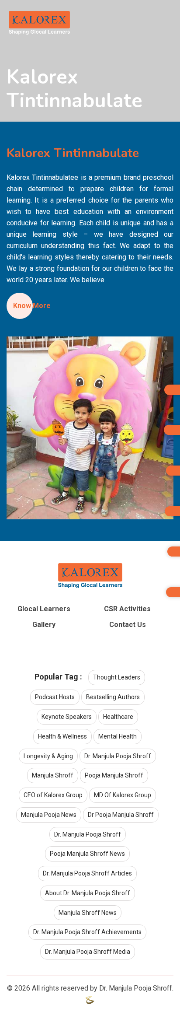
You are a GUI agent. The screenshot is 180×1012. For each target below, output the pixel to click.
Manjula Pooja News (48, 814)
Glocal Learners (43, 609)
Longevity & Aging (48, 756)
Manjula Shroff (52, 775)
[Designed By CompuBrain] (90, 999)
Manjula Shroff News (88, 912)
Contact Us (127, 624)
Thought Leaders (116, 677)
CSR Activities (127, 609)
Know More (32, 305)
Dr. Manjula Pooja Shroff (117, 756)
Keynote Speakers (67, 716)
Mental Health (117, 736)
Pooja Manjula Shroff (114, 775)
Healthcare (118, 716)
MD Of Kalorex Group (122, 794)
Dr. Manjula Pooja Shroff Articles (87, 873)
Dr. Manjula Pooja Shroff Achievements (87, 931)
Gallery (43, 624)
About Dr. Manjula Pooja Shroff (87, 892)
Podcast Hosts (55, 696)
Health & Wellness (62, 736)
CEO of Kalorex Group (53, 794)
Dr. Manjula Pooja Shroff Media (87, 951)
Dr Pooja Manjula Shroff (121, 814)
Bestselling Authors (113, 696)
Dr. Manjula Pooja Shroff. (136, 988)
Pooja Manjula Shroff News (87, 853)
